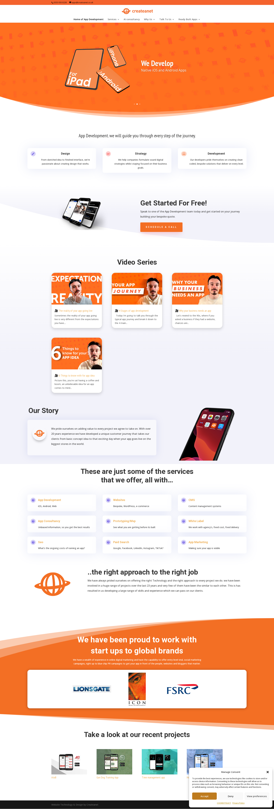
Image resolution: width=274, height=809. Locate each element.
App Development (49, 500)
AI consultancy (132, 19)
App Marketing (198, 542)
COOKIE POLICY (224, 803)
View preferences (257, 796)
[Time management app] (159, 761)
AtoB (53, 777)
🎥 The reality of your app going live (73, 310)
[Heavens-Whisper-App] (204, 761)
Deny (231, 796)
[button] (267, 772)
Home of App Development (89, 19)
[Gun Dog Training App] (114, 761)
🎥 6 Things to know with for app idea (75, 375)
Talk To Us (165, 19)
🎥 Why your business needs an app (193, 310)
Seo (40, 542)
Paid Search (121, 542)
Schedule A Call (161, 227)
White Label (196, 521)
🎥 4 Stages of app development (132, 310)
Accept (205, 796)
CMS (192, 500)
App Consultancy (49, 521)
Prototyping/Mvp (124, 521)
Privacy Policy (238, 803)
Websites (119, 500)
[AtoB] (69, 761)
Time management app (153, 777)
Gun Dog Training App (107, 777)
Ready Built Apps (188, 19)
